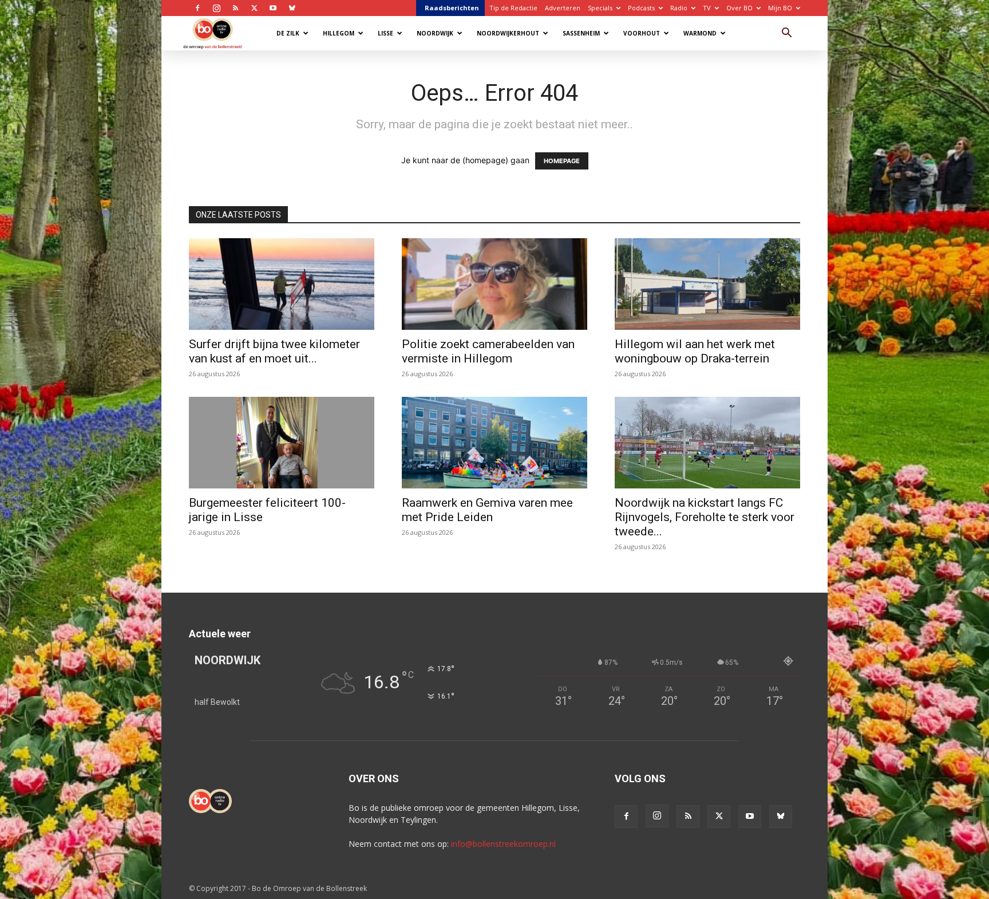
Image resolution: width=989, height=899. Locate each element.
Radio (678, 7)
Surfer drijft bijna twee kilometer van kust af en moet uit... (274, 351)
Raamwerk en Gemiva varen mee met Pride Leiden (487, 510)
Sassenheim (581, 33)
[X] (254, 8)
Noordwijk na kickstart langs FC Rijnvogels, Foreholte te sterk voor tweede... (704, 517)
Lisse (385, 33)
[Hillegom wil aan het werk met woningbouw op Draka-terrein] (707, 284)
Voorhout (641, 33)
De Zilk (287, 33)
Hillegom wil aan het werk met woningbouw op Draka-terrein (695, 351)
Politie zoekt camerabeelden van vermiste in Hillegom (488, 351)
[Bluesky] (291, 8)
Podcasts (641, 7)
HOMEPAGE (562, 161)
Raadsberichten (452, 7)
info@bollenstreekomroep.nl (503, 843)
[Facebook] (197, 8)
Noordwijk (435, 33)
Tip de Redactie (513, 7)
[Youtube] (273, 8)
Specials (600, 7)
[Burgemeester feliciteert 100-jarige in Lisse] (281, 442)
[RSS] (235, 8)
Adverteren (562, 7)
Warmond (700, 33)
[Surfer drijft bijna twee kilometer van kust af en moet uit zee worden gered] (281, 284)
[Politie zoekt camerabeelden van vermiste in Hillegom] (494, 284)
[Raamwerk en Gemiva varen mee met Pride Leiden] (494, 442)
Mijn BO (780, 7)
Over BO (739, 7)
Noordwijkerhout (508, 33)
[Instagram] (216, 8)
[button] (786, 34)
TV (707, 7)
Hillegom (338, 33)
